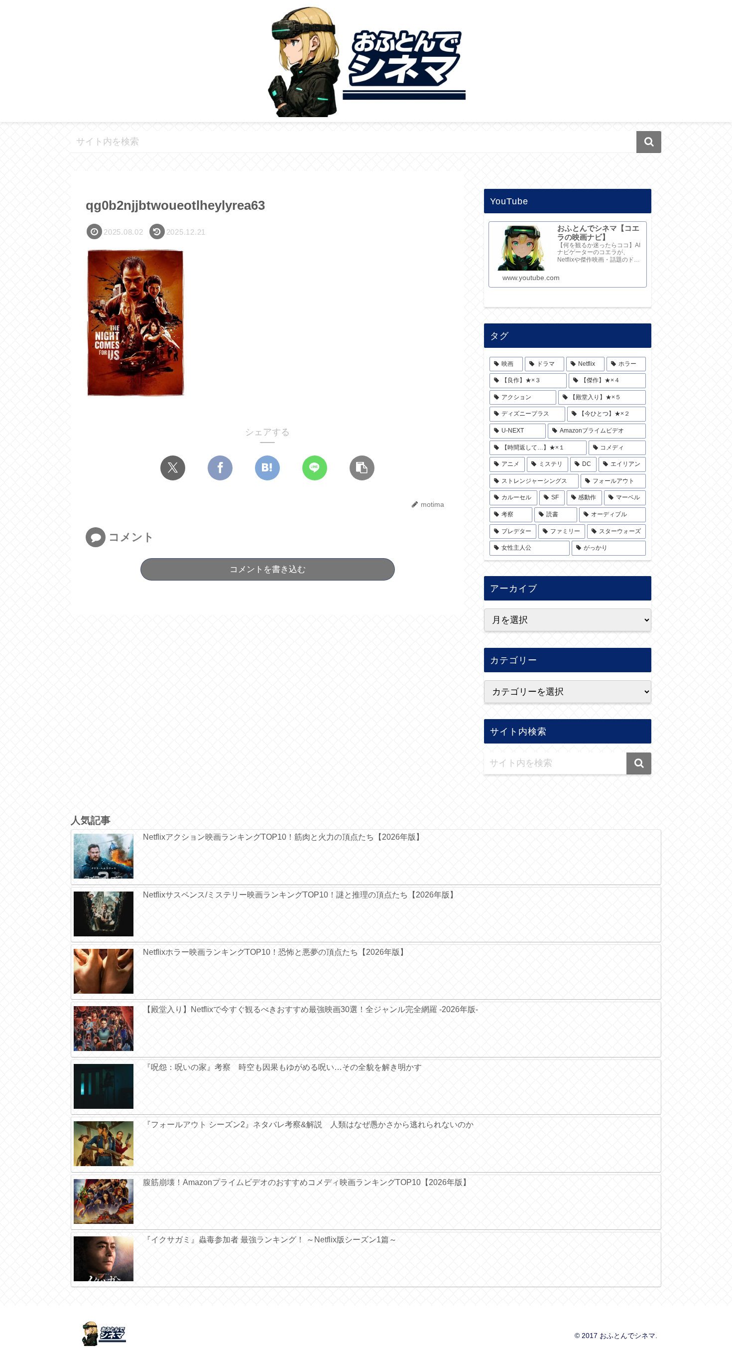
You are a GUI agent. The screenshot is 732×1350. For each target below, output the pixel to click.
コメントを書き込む (268, 569)
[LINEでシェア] (314, 467)
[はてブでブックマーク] (267, 467)
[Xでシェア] (172, 467)
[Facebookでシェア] (220, 467)
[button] (648, 142)
